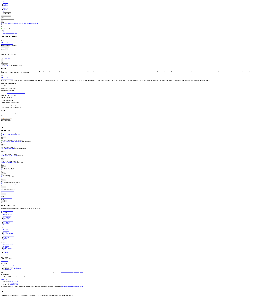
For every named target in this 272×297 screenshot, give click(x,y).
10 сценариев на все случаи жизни (9, 155)
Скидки (24, 23)
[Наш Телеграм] (4, 292)
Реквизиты (6, 237)
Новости (5, 8)
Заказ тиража (6, 222)
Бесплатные (20, 23)
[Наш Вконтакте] (4, 291)
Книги (5, 232)
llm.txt (4, 239)
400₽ (2, 137)
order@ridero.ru (17, 268)
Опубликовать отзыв (5, 120)
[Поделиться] (2, 62)
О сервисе (5, 3)
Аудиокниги (6, 246)
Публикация (6, 223)
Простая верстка (7, 216)
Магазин (5, 1)
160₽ (2, 172)
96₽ (2, 165)
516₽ (2, 187)
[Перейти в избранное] (1, 25)
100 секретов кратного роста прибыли (10, 183)
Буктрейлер (6, 218)
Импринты (8, 23)
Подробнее (3, 56)
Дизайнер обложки (8, 221)
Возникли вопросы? (8, 233)
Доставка (5, 252)
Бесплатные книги (7, 248)
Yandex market (14, 93)
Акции (5, 9)
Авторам (5, 6)
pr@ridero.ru (8, 269)
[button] (136, 20)
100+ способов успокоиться (7, 148)
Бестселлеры (14, 23)
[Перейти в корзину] (3, 25)
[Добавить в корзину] (6, 49)
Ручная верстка (7, 217)
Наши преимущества (8, 236)
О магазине (6, 231)
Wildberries (22, 93)
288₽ (2, 144)
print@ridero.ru (14, 267)
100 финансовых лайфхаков (7, 191)
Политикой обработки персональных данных (72, 272)
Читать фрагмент (5, 47)
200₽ (2, 158)
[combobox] (136, 19)
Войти (2, 17)
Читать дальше (4, 279)
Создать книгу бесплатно (7, 211)
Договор (5, 238)
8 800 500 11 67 (4, 261)
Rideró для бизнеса (7, 224)
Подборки (28, 23)
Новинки (5, 247)
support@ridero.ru (13, 265)
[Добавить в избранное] (2, 60)
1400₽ (2, 201)
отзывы (6, 65)
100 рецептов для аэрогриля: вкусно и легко (11, 141)
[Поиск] (2, 21)
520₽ (2, 179)
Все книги (3, 23)
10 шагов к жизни (5, 176)
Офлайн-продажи (7, 214)
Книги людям (34, 23)
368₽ (2, 151)
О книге (3, 65)
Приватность (6, 234)
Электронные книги (8, 244)
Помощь (5, 11)
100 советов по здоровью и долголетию (10, 134)
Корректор (5, 219)
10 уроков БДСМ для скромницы (9, 162)
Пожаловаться (4, 64)
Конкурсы (5, 5)
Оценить (9, 58)
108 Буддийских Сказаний (7, 169)
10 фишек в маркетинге (6, 198)
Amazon (9, 93)
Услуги (5, 4)
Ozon (19, 93)
